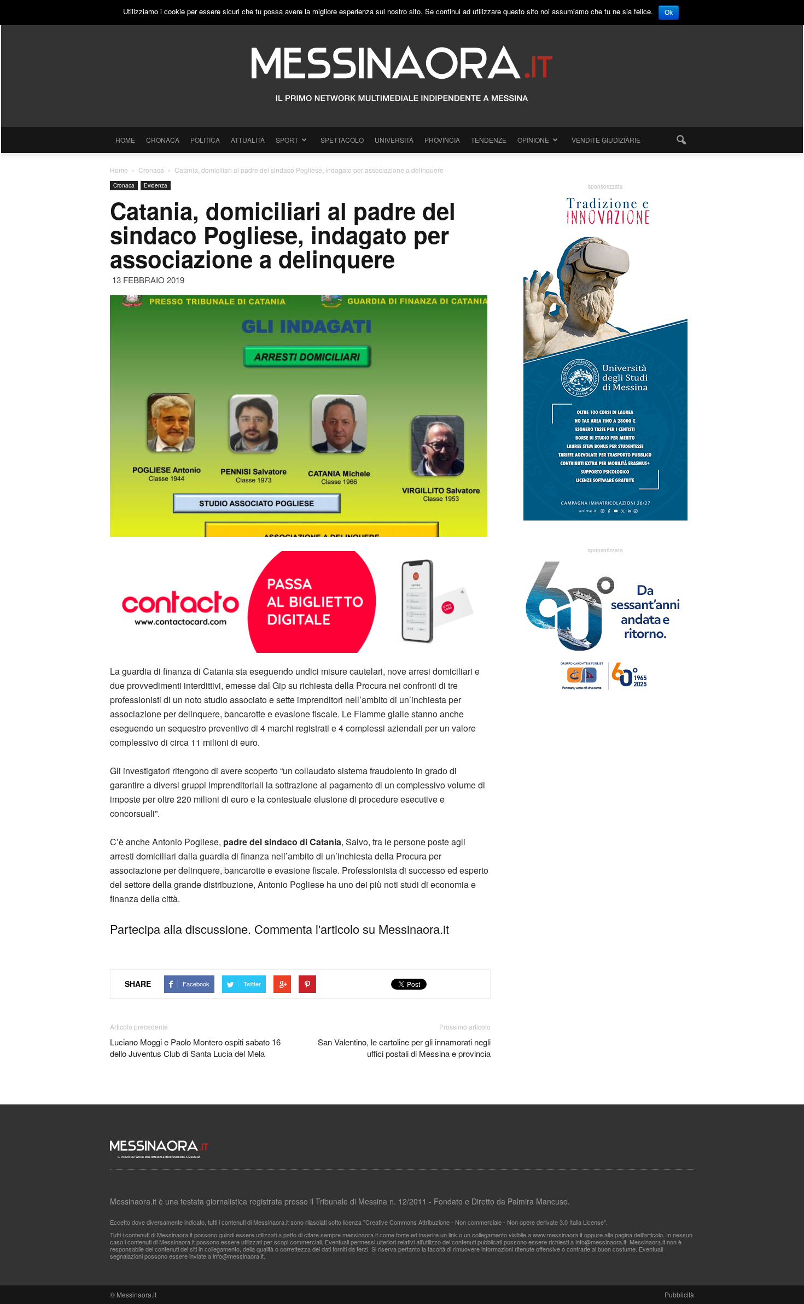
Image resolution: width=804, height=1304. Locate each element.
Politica (205, 139)
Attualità (248, 139)
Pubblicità (679, 1294)
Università (394, 139)
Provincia (442, 139)
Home (125, 139)
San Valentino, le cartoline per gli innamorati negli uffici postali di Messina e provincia (404, 1047)
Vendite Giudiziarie (606, 139)
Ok (669, 12)
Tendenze (488, 139)
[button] (681, 140)
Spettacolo (342, 139)
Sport (287, 139)
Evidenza (155, 185)
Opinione (533, 139)
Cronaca (162, 139)
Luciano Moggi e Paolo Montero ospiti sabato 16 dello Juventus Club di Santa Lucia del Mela (195, 1047)
